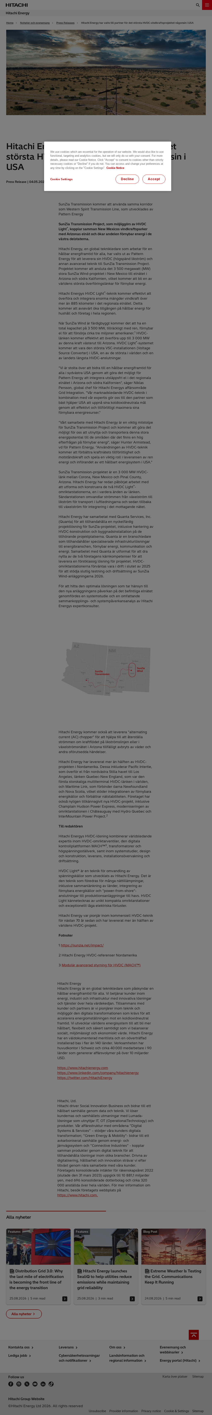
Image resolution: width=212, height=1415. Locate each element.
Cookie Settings (61, 179)
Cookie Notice (115, 167)
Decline (127, 179)
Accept (154, 179)
